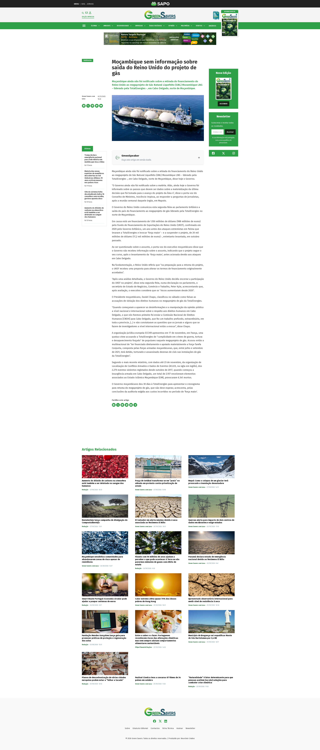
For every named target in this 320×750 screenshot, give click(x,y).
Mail (83, 4)
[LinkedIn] (92, 106)
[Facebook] (84, 106)
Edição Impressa (88, 17)
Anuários (212, 26)
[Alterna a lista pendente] (99, 25)
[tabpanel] (94, 188)
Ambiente (88, 60)
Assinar (224, 104)
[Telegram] (135, 405)
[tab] (87, 148)
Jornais (90, 4)
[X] (88, 106)
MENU (76, 4)
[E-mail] (101, 106)
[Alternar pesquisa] (83, 13)
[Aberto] (83, 26)
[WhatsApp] (97, 106)
